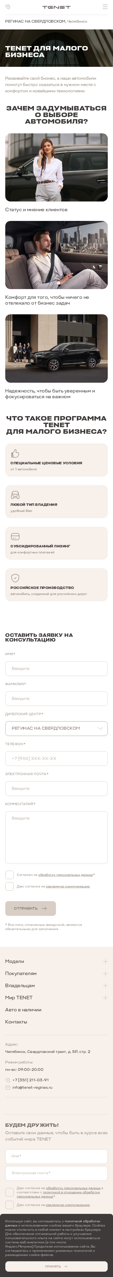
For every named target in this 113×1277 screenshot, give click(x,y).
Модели (14, 961)
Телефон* (15, 744)
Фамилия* (15, 684)
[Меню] (105, 6)
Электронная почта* (27, 774)
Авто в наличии (23, 1010)
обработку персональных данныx (65, 875)
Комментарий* (20, 804)
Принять (53, 1266)
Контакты (16, 1022)
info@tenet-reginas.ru (33, 1087)
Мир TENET (19, 998)
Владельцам (20, 985)
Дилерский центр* (24, 714)
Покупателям (21, 973)
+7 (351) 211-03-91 (31, 1080)
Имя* (10, 654)
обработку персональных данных (73, 1188)
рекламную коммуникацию (68, 886)
